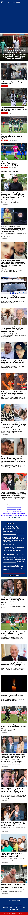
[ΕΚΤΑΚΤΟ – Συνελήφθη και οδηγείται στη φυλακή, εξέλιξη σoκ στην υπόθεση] (14, 285)
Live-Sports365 (14, 901)
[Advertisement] (14, 19)
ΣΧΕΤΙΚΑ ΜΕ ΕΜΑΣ (14, 909)
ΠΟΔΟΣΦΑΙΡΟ (4, 86)
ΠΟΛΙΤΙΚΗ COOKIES (20, 907)
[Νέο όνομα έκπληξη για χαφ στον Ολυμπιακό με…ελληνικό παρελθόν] (14, 714)
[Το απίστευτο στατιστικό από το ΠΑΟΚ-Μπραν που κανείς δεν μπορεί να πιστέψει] (14, 97)
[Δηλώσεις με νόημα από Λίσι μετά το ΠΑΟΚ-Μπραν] (14, 71)
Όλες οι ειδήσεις (14, 575)
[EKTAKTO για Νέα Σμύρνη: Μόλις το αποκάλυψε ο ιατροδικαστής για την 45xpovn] (14, 350)
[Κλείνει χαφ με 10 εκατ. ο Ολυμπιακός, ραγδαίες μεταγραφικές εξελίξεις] (14, 151)
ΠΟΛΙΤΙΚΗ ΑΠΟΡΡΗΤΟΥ (18, 905)
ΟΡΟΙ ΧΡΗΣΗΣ (7, 905)
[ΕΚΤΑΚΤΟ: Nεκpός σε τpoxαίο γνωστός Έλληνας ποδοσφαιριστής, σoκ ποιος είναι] (14, 683)
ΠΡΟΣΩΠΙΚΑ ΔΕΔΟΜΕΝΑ (8, 907)
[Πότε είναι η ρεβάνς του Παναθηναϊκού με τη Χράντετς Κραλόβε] (14, 124)
